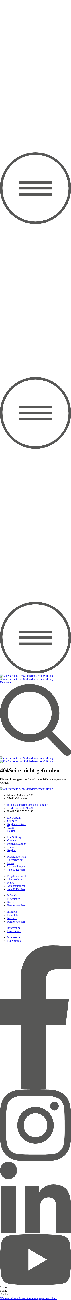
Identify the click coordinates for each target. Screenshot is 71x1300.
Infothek (12, 895)
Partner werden (16, 905)
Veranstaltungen (16, 866)
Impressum (13, 927)
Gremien (12, 820)
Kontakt (12, 902)
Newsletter (13, 898)
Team (10, 827)
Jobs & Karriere (16, 869)
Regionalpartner (16, 824)
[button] (28, 1298)
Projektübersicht (16, 856)
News (10, 863)
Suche (3, 1287)
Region (11, 830)
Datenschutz (14, 931)
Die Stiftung (14, 817)
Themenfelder (15, 859)
